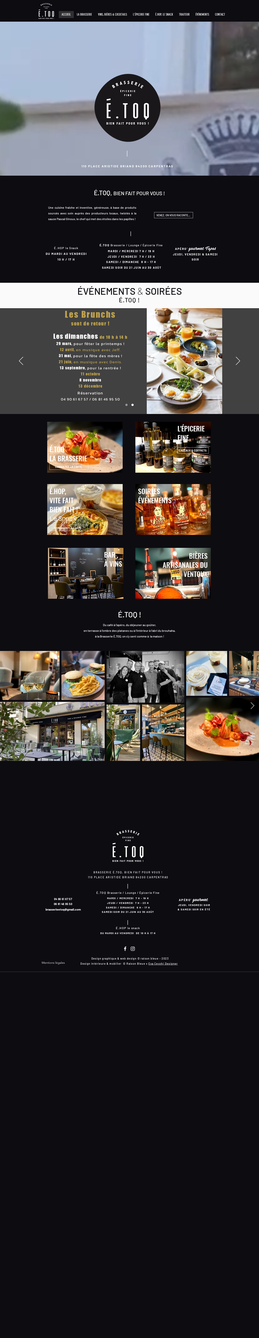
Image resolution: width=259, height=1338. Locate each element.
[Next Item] (252, 706)
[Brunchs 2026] (126, 405)
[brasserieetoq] (133, 949)
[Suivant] (238, 361)
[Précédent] (21, 361)
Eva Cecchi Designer (163, 963)
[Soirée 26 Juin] (132, 405)
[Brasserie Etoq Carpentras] (125, 949)
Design (85, 963)
